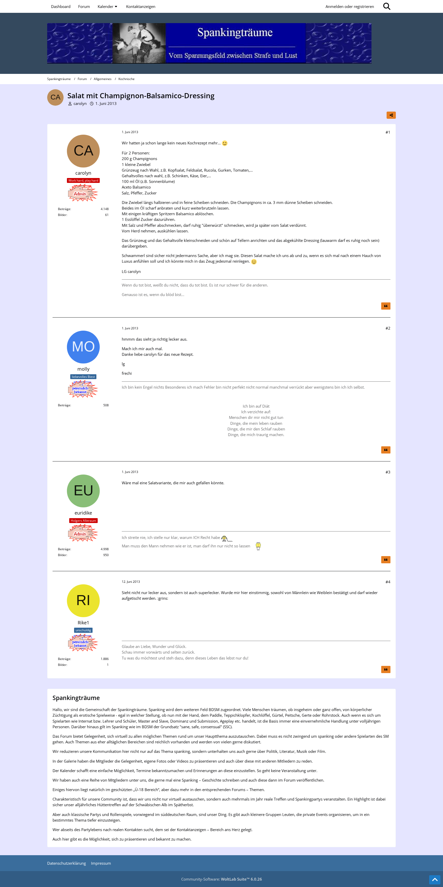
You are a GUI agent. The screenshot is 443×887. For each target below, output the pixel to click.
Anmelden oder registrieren (350, 6)
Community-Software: (221, 879)
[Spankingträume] (221, 43)
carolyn (80, 103)
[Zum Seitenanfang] (434, 879)
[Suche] (387, 6)
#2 (388, 328)
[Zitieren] (385, 306)
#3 (388, 472)
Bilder (62, 215)
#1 (388, 132)
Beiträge (64, 209)
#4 (388, 581)
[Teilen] (391, 115)
